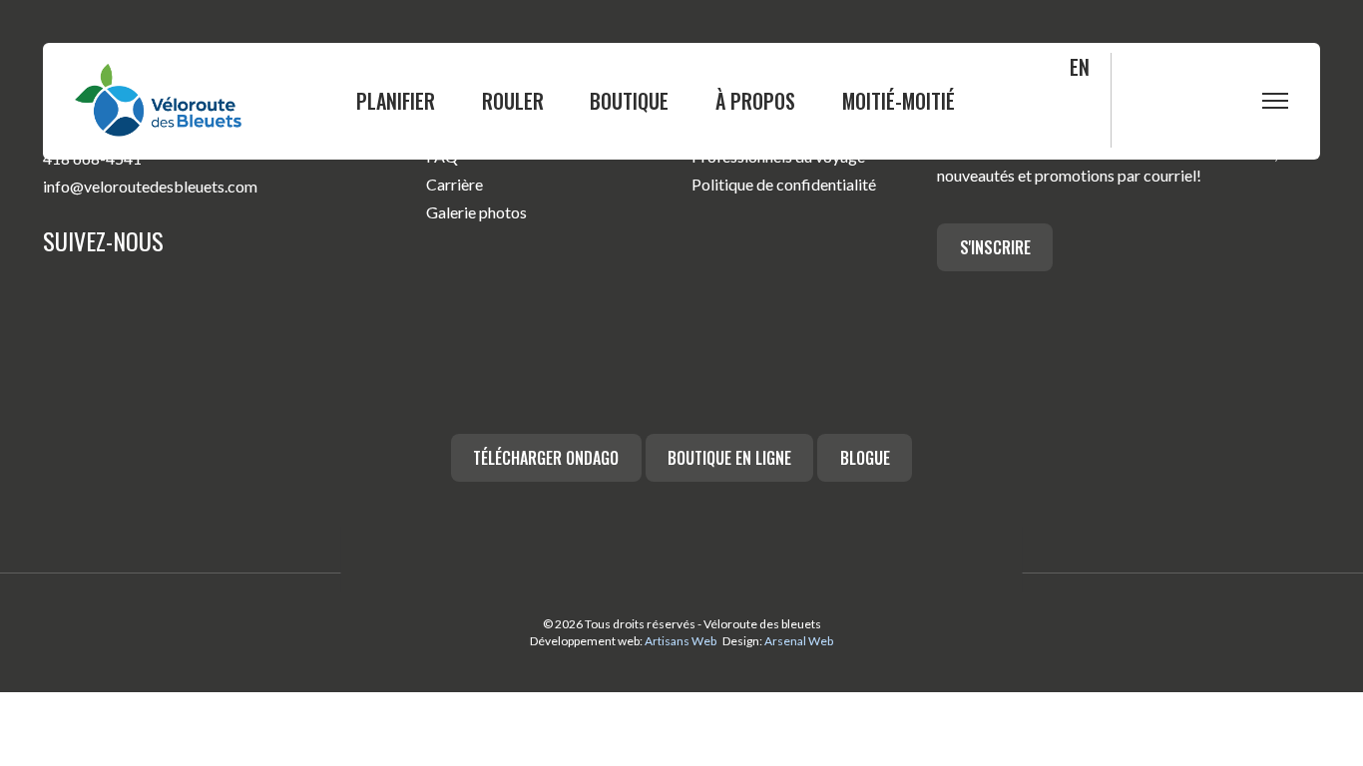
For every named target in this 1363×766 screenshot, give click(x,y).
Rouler (513, 101)
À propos (755, 101)
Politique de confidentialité (783, 184)
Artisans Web (680, 640)
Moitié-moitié (898, 101)
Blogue (865, 458)
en (1080, 67)
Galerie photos (476, 211)
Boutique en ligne (729, 458)
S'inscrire (995, 247)
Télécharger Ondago (546, 458)
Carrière (454, 184)
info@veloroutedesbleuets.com (150, 186)
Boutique (629, 101)
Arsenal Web (798, 640)
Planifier (395, 101)
